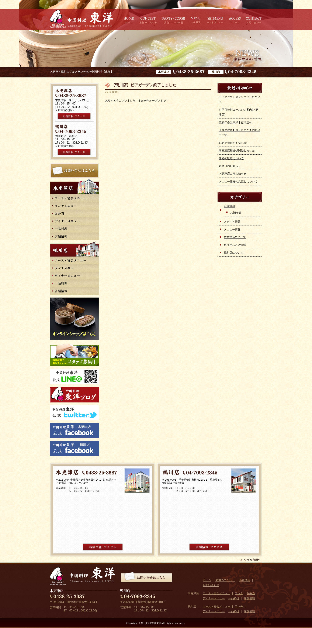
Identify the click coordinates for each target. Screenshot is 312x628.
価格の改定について (231, 158)
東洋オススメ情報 (235, 244)
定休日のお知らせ (230, 166)
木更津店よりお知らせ (232, 173)
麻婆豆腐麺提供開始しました (237, 150)
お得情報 (229, 206)
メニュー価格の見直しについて (238, 181)
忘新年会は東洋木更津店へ (235, 122)
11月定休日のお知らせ (233, 142)
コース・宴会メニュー (216, 593)
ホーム (207, 580)
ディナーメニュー (214, 598)
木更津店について (235, 237)
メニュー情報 (232, 229)
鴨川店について (233, 252)
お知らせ (235, 212)
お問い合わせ (211, 585)
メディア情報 (232, 221)
